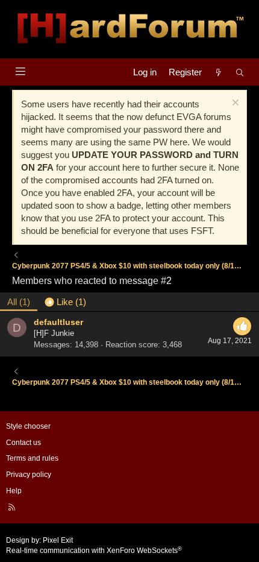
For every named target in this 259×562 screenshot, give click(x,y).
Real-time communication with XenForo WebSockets (94, 550)
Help (14, 491)
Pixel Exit (58, 540)
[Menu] (20, 71)
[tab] (65, 301)
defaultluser (58, 322)
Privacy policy (28, 474)
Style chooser (28, 426)
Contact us (23, 442)
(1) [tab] (18, 302)
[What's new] (218, 72)
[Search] (240, 72)
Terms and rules (32, 458)
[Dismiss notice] (234, 104)
